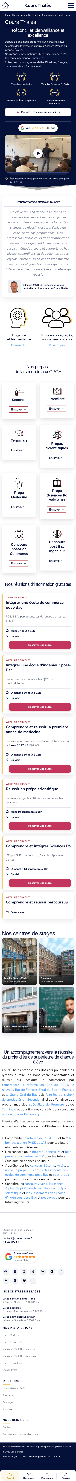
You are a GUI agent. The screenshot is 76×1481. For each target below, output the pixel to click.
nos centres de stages (21, 1292)
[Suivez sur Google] (52, 1272)
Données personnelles (40, 1456)
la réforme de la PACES (40, 1138)
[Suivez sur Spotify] (15, 1281)
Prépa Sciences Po (13, 1342)
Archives (7, 1409)
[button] (29, 1475)
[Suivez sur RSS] (6, 1281)
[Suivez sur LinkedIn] (43, 1272)
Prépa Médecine (11, 1335)
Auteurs (57, 1456)
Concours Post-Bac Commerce (19, 1356)
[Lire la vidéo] (38, 153)
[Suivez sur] (33, 1281)
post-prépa (61, 1175)
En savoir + (18, 409)
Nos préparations (17, 1328)
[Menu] (71, 5)
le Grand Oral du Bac (21, 1095)
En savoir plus (19, 345)
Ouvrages (8, 1402)
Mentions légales (11, 1456)
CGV (24, 1456)
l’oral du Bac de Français (56, 1090)
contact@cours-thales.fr (18, 1238)
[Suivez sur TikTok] (33, 1272)
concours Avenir (36, 1184)
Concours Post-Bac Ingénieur (19, 1349)
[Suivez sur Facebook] (15, 1272)
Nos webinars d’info (14, 1388)
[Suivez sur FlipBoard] (61, 1272)
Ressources (12, 1381)
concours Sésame (42, 1165)
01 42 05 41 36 (13, 1242)
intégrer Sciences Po (45, 1152)
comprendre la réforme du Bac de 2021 (35, 1085)
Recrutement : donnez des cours (20, 1434)
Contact (7, 1427)
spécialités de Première (46, 1104)
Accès (61, 1165)
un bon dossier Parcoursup (21, 1114)
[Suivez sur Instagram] (24, 1272)
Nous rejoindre (15, 1420)
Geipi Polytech (25, 1188)
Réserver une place (40, 645)
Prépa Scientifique (13, 1363)
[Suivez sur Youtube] (6, 1272)
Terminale (9, 1109)
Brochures (8, 1395)
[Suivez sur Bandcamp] (24, 1281)
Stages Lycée (10, 1370)
